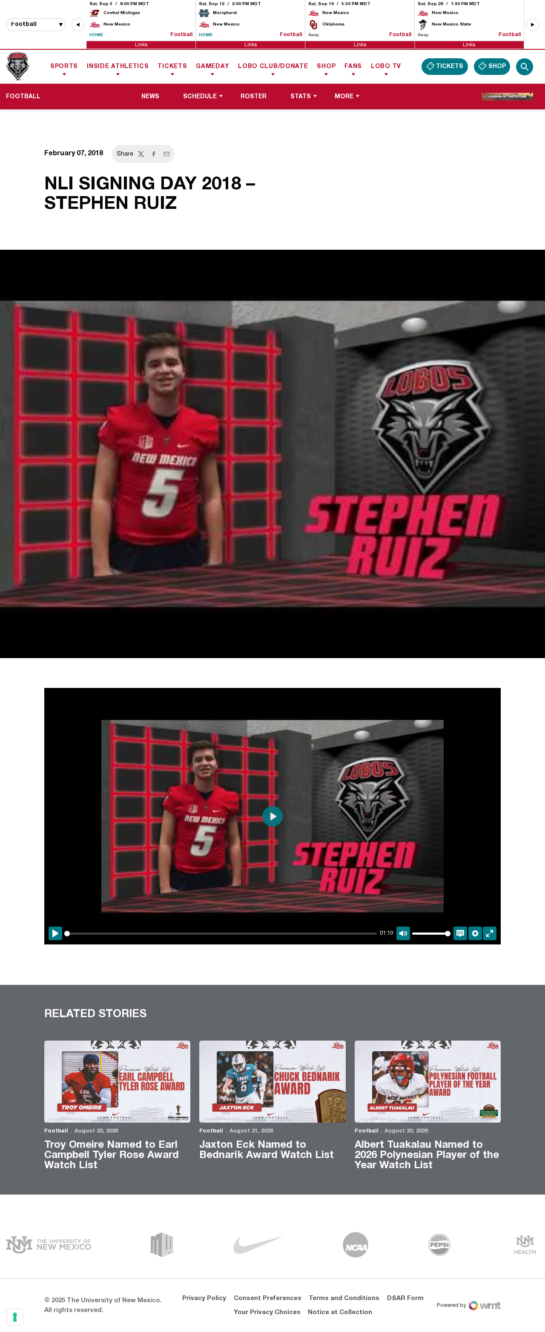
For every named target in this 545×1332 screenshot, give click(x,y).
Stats (300, 97)
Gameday (212, 66)
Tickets (172, 66)
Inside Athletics (118, 66)
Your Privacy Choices (267, 1312)
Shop (326, 66)
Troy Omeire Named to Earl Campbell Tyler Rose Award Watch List (111, 1155)
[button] (78, 24)
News (150, 97)
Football (56, 1131)
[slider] (220, 934)
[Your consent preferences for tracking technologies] (15, 1317)
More (344, 97)
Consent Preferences (267, 1298)
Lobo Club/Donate (273, 66)
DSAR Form (405, 1298)
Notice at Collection (340, 1312)
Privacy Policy (204, 1298)
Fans (353, 66)
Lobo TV (386, 66)
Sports (64, 66)
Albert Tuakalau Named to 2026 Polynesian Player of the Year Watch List (427, 1155)
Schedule (200, 97)
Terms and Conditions (344, 1298)
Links (141, 44)
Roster (254, 97)
